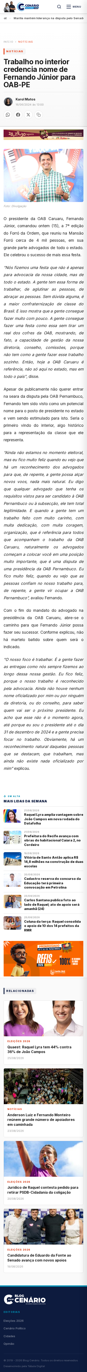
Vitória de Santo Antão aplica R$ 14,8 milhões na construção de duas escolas (53, 862)
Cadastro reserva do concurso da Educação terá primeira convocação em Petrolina (52, 883)
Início (8, 41)
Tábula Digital (36, 1366)
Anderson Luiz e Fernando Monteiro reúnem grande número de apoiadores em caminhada (41, 1119)
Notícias (25, 41)
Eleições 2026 (14, 1320)
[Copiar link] (38, 114)
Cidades (9, 1336)
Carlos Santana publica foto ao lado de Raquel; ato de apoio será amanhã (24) (51, 904)
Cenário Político (15, 1328)
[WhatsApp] (8, 114)
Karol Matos (25, 99)
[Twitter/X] (28, 114)
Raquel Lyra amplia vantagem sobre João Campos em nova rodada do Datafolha (53, 819)
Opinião (9, 1343)
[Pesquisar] (59, 6)
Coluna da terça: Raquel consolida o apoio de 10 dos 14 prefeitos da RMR (52, 926)
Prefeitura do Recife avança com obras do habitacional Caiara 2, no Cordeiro (52, 840)
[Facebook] (18, 114)
